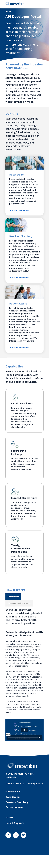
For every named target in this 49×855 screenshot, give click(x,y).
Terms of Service (14, 783)
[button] (13, 596)
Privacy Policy (35, 783)
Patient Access (14, 807)
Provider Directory (16, 802)
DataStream (12, 797)
